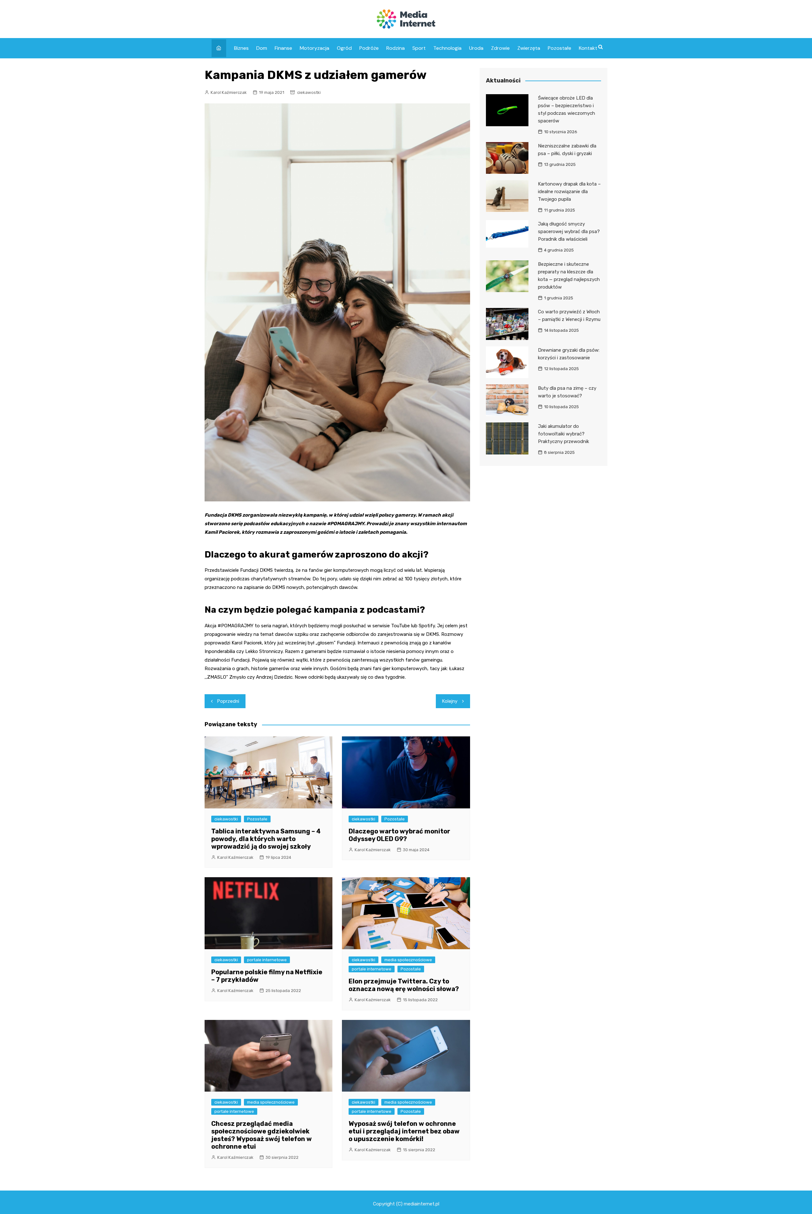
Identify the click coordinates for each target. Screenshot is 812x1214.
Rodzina (395, 48)
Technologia (447, 48)
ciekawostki (309, 92)
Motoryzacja (314, 48)
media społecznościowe (408, 959)
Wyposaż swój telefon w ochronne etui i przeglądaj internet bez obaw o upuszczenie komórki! (404, 1131)
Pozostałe (559, 48)
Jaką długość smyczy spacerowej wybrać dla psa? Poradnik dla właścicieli (569, 231)
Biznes (241, 48)
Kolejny (449, 701)
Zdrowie (500, 48)
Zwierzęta (528, 48)
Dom (261, 48)
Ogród (344, 48)
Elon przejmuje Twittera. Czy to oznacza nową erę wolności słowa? (404, 985)
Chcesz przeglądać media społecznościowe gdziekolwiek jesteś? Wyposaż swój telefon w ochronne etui (261, 1135)
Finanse (283, 48)
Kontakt (588, 48)
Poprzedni (228, 701)
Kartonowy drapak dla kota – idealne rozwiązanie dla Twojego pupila (569, 191)
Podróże (369, 48)
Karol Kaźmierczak (229, 92)
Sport (419, 48)
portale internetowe (267, 959)
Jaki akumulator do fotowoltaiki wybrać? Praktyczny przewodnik (563, 433)
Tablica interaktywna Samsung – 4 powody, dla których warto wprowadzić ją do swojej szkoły (266, 838)
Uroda (476, 48)
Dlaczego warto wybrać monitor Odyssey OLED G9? (399, 835)
